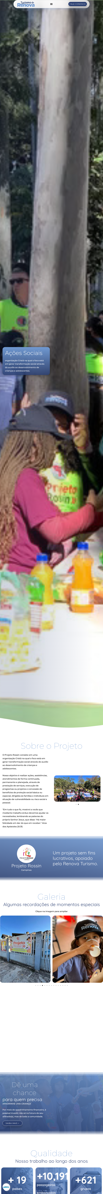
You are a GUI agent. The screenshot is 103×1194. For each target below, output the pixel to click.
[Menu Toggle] (51, 4)
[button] (56, 788)
